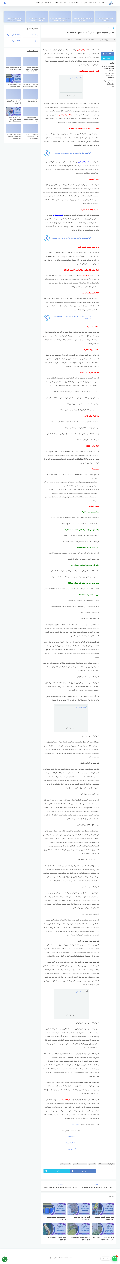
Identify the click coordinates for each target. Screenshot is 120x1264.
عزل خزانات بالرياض (60, 3)
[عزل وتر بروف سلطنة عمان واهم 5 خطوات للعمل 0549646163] (60, 16)
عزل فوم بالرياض (73, 3)
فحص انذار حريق (66, 1100)
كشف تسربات (108, 28)
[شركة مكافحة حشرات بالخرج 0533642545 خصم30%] (37, 16)
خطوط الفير (92, 1164)
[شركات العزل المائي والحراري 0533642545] (105, 16)
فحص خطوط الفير (65, 1164)
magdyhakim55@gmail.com (105, 40)
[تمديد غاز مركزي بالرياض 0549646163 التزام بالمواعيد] (14, 16)
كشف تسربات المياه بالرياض (88, 3)
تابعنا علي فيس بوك (71, 1143)
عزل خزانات (33, 35)
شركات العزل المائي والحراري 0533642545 (105, 19)
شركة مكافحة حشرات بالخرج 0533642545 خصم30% (37, 19)
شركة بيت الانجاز (84, 276)
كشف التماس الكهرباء (13, 35)
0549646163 (71, 1137)
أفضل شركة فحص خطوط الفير (106, 1164)
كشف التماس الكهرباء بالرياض (43, 3)
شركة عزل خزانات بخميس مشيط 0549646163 (82, 19)
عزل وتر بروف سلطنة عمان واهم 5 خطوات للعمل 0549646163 (60, 19)
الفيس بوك (75, 1124)
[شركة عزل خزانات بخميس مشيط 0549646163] (82, 16)
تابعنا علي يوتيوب (71, 1149)
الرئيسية (101, 3)
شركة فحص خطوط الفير (66, 115)
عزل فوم (34, 41)
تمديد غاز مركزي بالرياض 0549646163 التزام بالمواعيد (14, 19)
